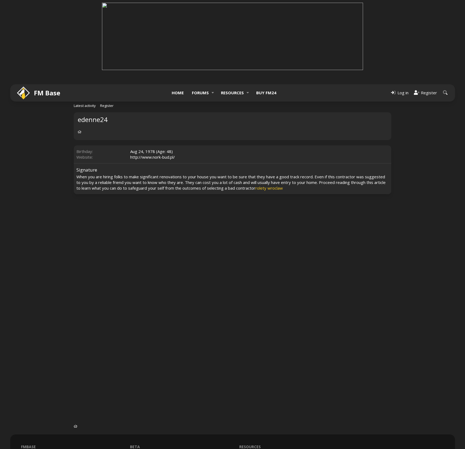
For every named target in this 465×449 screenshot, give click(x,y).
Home (178, 92)
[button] (212, 93)
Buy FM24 (266, 92)
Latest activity (85, 105)
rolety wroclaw (269, 188)
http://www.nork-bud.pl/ (152, 157)
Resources (232, 92)
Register (107, 105)
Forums (200, 92)
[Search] (445, 93)
